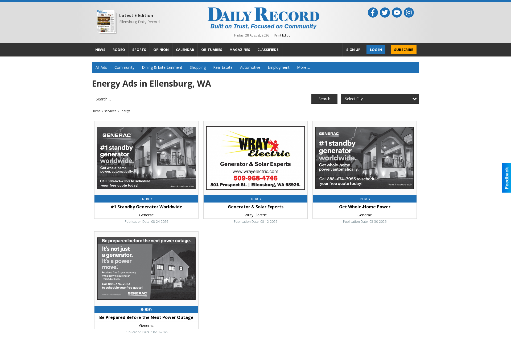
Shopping (198, 67)
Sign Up (353, 49)
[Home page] (263, 18)
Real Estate (223, 67)
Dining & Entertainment (162, 67)
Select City (354, 98)
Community (124, 67)
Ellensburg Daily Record (139, 21)
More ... (303, 67)
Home (96, 111)
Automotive (250, 67)
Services (110, 111)
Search (324, 98)
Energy (125, 111)
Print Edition (283, 35)
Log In (376, 49)
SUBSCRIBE (403, 49)
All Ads (101, 67)
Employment (279, 67)
